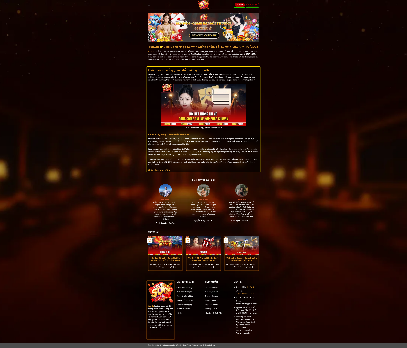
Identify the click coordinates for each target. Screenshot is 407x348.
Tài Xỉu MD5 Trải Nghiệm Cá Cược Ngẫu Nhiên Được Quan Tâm (203, 259)
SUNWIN (250, 287)
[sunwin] (203, 5)
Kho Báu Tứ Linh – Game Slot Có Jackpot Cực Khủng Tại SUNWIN (165, 259)
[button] (149, 4)
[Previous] (147, 254)
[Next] (259, 254)
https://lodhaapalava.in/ (246, 293)
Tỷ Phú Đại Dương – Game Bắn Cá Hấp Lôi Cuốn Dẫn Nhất (241, 259)
